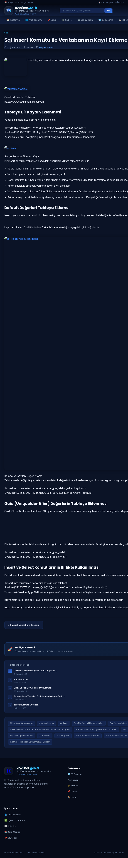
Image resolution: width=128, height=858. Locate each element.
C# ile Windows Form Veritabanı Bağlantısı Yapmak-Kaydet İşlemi (40, 729)
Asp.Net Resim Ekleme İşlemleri (88, 723)
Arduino (64, 723)
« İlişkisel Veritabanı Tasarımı (24, 625)
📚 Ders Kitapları (105, 2)
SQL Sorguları (63, 735)
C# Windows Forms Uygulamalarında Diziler (96, 729)
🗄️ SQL (65, 20)
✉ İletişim (119, 2)
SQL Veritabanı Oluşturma (87, 735)
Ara (108, 10)
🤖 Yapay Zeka (85, 20)
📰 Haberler (10, 826)
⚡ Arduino (73, 785)
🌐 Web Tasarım (33, 20)
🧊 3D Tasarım (105, 20)
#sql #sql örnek (46, 47)
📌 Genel (51, 20)
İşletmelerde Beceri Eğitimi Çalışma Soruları (30, 742)
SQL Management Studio (21, 735)
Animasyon (73, 780)
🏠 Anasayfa (13, 20)
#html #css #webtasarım (21, 723)
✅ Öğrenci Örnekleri (14, 820)
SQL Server (44, 735)
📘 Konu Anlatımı (12, 814)
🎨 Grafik (72, 797)
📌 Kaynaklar (10, 838)
